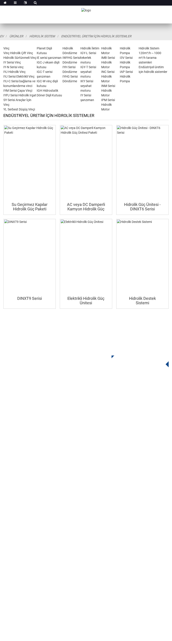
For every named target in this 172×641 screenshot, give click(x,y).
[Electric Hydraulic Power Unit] (86, 256)
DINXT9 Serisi (29, 298)
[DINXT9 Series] (29, 256)
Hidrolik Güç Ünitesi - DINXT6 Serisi (142, 206)
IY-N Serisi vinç (13, 67)
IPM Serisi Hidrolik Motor (108, 104)
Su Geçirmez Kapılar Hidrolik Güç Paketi (29, 206)
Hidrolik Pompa (15, 460)
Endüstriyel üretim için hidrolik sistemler (96, 36)
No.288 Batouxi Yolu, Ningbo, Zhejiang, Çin (50, 573)
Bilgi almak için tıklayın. (136, 360)
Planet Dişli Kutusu (18, 433)
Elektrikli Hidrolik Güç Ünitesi (85, 300)
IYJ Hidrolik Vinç (14, 72)
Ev (2, 36)
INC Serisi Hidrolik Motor (107, 76)
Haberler (10, 521)
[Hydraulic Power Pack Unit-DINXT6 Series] (142, 162)
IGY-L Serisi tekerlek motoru (88, 57)
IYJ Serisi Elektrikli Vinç (18, 76)
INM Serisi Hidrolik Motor (108, 90)
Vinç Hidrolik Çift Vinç (18, 53)
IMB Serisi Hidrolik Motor (108, 62)
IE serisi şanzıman (49, 57)
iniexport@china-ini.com (35, 563)
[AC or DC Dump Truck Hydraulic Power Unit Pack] (86, 162)
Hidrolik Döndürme (18, 440)
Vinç (6, 48)
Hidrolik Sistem (42, 36)
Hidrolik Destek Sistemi (142, 300)
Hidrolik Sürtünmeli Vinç (19, 57)
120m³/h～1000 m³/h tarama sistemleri (150, 57)
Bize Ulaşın (12, 535)
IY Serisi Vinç (12, 62)
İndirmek (10, 508)
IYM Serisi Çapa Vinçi (17, 90)
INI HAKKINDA (14, 494)
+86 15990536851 (31, 591)
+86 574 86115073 (28, 582)
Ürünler (16, 36)
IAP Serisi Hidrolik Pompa (126, 76)
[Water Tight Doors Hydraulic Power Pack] (29, 162)
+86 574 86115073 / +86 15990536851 (46, 554)
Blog (7, 528)
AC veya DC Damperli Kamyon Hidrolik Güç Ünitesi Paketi (86, 206)
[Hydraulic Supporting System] (142, 256)
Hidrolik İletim (89, 48)
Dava (7, 514)
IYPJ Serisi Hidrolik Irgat (19, 95)
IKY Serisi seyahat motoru (86, 85)
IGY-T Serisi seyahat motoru (88, 71)
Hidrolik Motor (14, 453)
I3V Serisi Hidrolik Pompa (126, 62)
